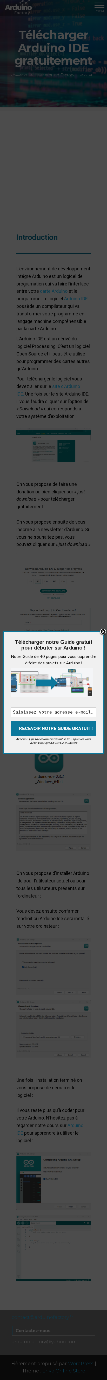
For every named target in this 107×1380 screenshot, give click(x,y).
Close (103, 632)
